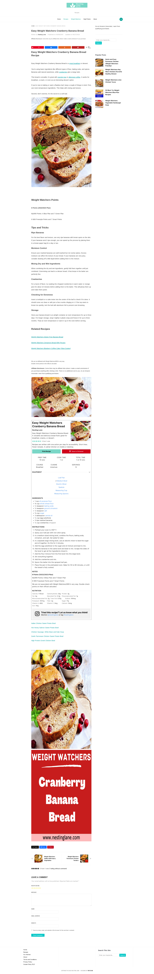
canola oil (48, 516)
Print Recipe (46, 451)
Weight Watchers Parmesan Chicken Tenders (73, 858)
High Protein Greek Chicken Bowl (43, 640)
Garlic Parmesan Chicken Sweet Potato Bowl (47, 636)
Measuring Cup (61, 490)
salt (45, 511)
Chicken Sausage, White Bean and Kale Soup (47, 632)
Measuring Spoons (61, 494)
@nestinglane (53, 615)
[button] (33, 441)
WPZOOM (90, 970)
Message (33, 892)
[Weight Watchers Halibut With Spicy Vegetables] (38, 858)
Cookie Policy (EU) (29, 964)
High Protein (87, 19)
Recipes (66, 19)
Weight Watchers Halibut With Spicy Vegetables (50, 858)
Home (59, 19)
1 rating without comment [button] (58, 868)
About (95, 19)
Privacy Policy (27, 962)
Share (43, 847)
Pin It (51, 847)
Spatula (61, 487)
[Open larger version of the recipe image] (81, 431)
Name (32, 909)
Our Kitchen (27, 954)
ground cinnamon (51, 508)
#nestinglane (68, 615)
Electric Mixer (61, 484)
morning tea (62, 77)
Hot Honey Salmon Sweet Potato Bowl (45, 628)
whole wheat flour (47, 504)
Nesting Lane (42, 34)
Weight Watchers (76, 19)
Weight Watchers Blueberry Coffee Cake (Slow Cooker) (51, 348)
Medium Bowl (62, 481)
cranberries (63, 72)
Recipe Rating (35, 885)
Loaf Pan (61, 478)
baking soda (48, 506)
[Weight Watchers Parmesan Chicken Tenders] (84, 858)
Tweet (36, 847)
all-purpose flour (45, 501)
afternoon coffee (74, 77)
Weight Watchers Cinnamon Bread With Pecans (48, 343)
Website (33, 923)
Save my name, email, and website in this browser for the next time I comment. (53, 930)
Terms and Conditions (30, 959)
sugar (42, 513)
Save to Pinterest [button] (77, 451)
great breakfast (74, 63)
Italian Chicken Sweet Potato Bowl (43, 623)
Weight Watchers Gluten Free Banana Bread (47, 337)
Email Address (35, 916)
